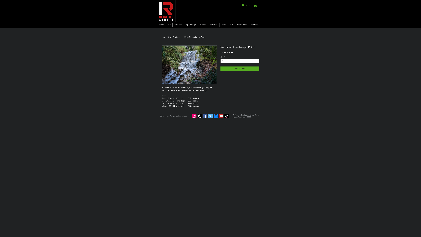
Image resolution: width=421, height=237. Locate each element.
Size (222, 57)
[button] (255, 5)
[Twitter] (210, 116)
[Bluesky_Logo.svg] (216, 116)
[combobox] (239, 61)
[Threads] (200, 116)
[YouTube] (221, 116)
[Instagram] (194, 116)
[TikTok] (226, 116)
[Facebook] (205, 116)
